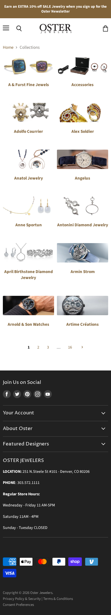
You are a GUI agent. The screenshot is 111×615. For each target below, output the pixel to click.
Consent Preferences (18, 604)
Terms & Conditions (58, 598)
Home (8, 47)
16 (70, 347)
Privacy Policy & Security (22, 598)
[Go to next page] (81, 347)
